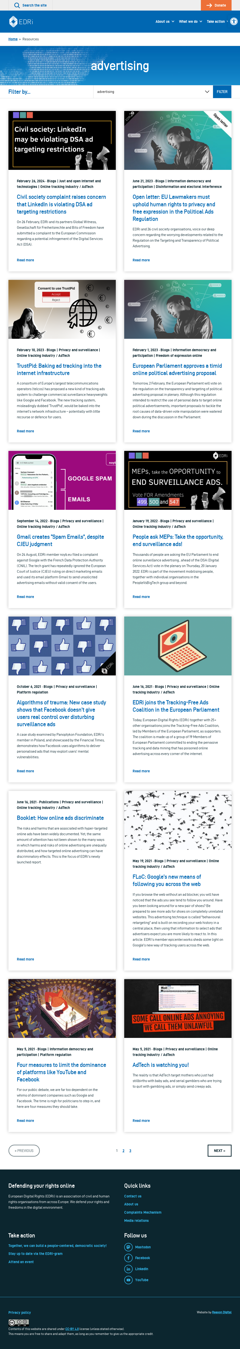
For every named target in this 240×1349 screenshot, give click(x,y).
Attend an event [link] (21, 1262)
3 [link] (130, 1151)
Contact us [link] (133, 1196)
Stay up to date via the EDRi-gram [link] (35, 1254)
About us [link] (163, 21)
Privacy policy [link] (19, 1313)
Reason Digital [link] (222, 1312)
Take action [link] (216, 21)
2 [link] (123, 1151)
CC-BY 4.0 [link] (72, 1329)
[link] (234, 21)
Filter (222, 92)
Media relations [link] (136, 1221)
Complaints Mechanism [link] (142, 1212)
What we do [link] (188, 21)
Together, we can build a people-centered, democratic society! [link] (57, 1246)
